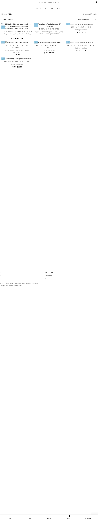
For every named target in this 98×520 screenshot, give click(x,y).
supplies (14, 34)
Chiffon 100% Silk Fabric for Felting (17, 31)
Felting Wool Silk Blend (81, 27)
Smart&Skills (18, 285)
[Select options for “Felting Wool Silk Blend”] (68, 23)
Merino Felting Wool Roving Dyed (81, 45)
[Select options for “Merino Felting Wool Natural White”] (36, 41)
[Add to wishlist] (29, 25)
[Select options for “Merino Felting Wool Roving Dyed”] (68, 41)
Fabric (20, 34)
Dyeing (28, 34)
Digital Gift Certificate (49, 29)
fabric (9, 34)
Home (3, 14)
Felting (10, 14)
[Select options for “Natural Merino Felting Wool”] (3, 58)
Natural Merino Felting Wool (16, 62)
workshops (16, 36)
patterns (41, 34)
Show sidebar (8, 19)
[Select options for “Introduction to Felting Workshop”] (3, 41)
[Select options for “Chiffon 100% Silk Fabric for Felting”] (3, 27)
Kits (23, 34)
